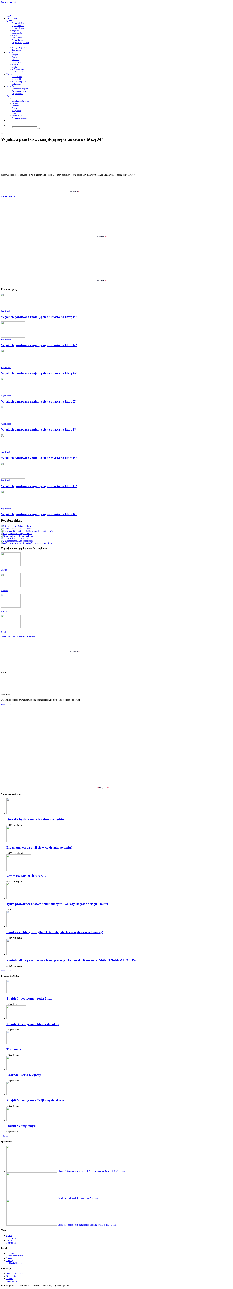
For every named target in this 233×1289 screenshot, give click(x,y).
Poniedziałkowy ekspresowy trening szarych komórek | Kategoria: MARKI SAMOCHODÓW (71, 960)
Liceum (15, 103)
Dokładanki (17, 76)
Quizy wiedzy (18, 23)
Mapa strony (11, 1281)
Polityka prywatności (15, 1274)
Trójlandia (13, 1049)
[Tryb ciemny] (2, 133)
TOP (8, 16)
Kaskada (15, 64)
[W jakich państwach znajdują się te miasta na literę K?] (13, 506)
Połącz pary (17, 84)
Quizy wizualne (18, 28)
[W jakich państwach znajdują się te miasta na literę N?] (13, 337)
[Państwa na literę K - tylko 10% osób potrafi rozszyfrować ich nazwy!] (18, 926)
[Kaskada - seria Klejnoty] (16, 1069)
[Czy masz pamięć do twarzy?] (18, 870)
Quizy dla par (17, 40)
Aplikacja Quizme (19, 118)
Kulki (14, 67)
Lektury (15, 106)
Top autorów (17, 50)
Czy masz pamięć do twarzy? (26, 875)
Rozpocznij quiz (8, 196)
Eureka (15, 57)
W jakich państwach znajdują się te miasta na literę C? (39, 486)
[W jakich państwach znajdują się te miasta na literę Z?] (13, 393)
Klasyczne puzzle (19, 81)
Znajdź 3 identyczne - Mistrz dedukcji (32, 1024)
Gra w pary (17, 38)
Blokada (15, 59)
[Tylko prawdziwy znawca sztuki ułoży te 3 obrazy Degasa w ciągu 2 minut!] (18, 898)
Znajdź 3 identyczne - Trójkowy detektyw (35, 1100)
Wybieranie (17, 35)
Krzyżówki (11, 86)
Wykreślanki (17, 93)
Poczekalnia (11, 18)
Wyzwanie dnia (18, 115)
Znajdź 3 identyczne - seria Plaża (29, 998)
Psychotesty (17, 33)
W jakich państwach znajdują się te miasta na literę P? (39, 317)
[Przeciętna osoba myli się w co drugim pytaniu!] (18, 842)
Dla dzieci (16, 98)
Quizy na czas (18, 25)
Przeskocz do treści (9, 2)
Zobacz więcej (7, 970)
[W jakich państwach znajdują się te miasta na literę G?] (13, 365)
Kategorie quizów (19, 47)
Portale (9, 96)
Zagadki (15, 30)
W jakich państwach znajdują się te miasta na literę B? (39, 457)
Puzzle (9, 74)
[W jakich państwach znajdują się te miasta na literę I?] (13, 421)
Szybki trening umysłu (21, 1126)
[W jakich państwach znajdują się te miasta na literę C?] (13, 478)
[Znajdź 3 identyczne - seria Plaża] (16, 993)
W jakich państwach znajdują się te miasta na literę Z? (39, 401)
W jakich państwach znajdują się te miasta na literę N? (39, 345)
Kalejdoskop (17, 72)
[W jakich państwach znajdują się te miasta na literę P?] (13, 309)
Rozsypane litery (19, 91)
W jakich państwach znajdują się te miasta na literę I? (38, 429)
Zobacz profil (7, 704)
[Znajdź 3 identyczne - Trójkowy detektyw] (16, 1094)
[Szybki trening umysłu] (16, 1120)
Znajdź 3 (15, 55)
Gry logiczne (12, 52)
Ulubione (6, 1136)
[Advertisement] (116, 184)
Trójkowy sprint (18, 69)
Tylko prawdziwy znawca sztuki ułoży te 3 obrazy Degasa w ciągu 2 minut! (57, 904)
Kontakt (9, 1278)
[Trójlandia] (16, 1044)
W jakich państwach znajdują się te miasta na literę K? (39, 514)
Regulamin (11, 1276)
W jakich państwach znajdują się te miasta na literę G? (39, 373)
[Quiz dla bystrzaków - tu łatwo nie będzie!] (18, 814)
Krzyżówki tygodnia (20, 89)
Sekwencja (16, 62)
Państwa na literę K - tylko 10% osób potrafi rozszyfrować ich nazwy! (54, 932)
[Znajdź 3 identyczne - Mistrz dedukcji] (16, 1018)
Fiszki (14, 45)
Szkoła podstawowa (20, 101)
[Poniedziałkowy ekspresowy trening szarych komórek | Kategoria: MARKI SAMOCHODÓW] (18, 954)
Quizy (9, 21)
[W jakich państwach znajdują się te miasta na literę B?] (13, 449)
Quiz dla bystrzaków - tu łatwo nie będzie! (35, 819)
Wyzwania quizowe (20, 42)
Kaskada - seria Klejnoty (23, 1075)
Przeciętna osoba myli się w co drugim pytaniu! (39, 847)
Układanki (16, 79)
